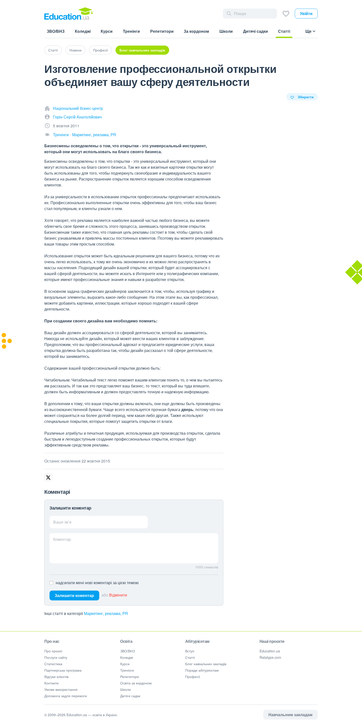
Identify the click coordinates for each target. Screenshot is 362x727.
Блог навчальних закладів (142, 50)
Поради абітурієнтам (202, 670)
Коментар (62, 539)
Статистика (53, 663)
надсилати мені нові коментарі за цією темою (97, 582)
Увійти (306, 13)
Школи (125, 689)
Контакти (51, 682)
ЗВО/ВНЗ (127, 650)
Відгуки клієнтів (56, 676)
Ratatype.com (270, 657)
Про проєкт (53, 650)
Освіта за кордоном (136, 682)
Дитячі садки (130, 695)
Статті (53, 50)
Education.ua (270, 650)
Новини (75, 50)
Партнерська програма (63, 670)
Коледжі (126, 657)
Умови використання (61, 689)
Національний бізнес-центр (78, 108)
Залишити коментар (74, 595)
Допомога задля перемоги (65, 695)
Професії (100, 50)
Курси (125, 663)
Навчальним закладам (290, 714)
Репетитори (129, 676)
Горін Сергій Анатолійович (77, 117)
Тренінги (61, 134)
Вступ (189, 650)
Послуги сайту (55, 657)
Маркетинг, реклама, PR (94, 134)
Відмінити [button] (118, 595)
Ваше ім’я (62, 522)
